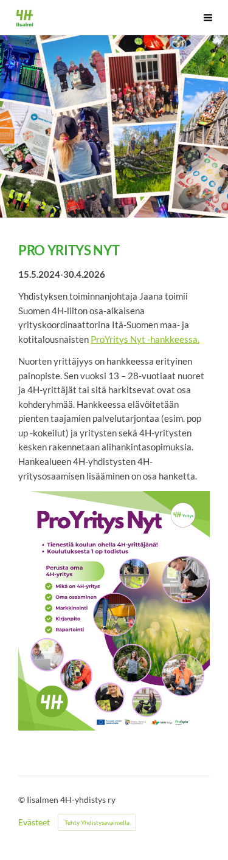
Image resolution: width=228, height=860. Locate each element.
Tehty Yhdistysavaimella (97, 822)
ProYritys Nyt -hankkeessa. (145, 339)
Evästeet (34, 822)
